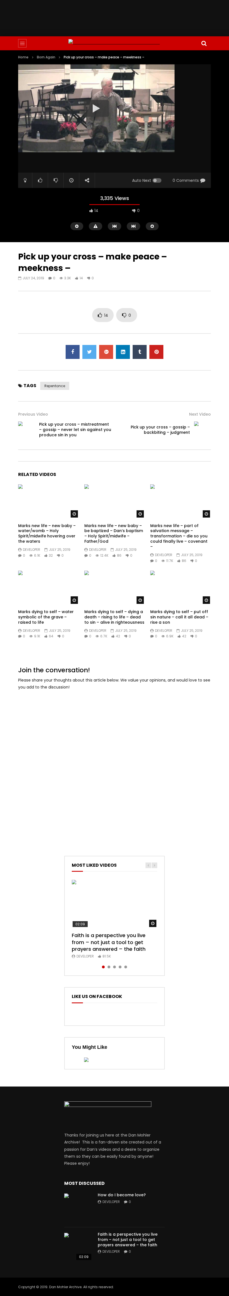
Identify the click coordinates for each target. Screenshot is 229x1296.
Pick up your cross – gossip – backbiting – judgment (160, 429)
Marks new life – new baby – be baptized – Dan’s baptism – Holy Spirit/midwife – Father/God (113, 533)
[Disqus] (114, 765)
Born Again (46, 57)
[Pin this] (156, 352)
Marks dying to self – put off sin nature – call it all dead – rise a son (179, 617)
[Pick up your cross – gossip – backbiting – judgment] (202, 429)
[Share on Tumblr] (140, 352)
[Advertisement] (119, 17)
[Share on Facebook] (73, 352)
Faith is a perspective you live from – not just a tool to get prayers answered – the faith (108, 942)
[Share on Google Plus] (106, 352)
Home (23, 57)
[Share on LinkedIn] (123, 352)
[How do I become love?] (78, 1207)
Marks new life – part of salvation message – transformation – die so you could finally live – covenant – (178, 536)
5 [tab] (125, 967)
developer (31, 549)
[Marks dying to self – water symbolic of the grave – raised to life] (48, 588)
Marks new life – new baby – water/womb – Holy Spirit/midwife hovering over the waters (47, 533)
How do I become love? (122, 1195)
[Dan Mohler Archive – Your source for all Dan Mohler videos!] (114, 43)
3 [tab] (114, 967)
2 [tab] (109, 967)
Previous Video (33, 414)
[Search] (204, 43)
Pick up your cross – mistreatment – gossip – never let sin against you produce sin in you (75, 429)
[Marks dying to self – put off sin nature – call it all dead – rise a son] (180, 588)
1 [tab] (103, 967)
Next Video (200, 414)
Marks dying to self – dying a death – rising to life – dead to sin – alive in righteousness (114, 617)
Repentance (54, 385)
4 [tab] (120, 967)
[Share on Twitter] (89, 352)
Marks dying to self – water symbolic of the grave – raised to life (46, 617)
